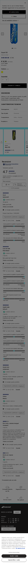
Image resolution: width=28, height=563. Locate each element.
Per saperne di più (20, 548)
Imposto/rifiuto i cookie (14, 560)
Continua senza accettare (14, 552)
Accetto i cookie (14, 556)
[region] (14, 548)
